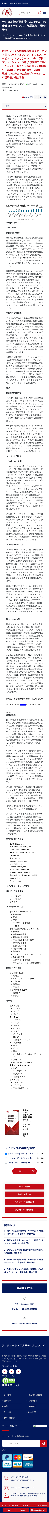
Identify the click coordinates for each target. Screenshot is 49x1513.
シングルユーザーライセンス (20, 1154)
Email (22, 1510)
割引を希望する (24, 1194)
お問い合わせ (9, 1418)
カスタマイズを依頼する (24, 1202)
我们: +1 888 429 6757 (24, 1304)
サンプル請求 (24, 1187)
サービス (7, 1412)
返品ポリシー (33, 1412)
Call (9, 1510)
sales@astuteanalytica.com (24, 1323)
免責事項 (32, 1406)
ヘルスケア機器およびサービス (31, 35)
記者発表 (7, 1401)
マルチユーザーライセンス (19, 1158)
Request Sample (38, 1510)
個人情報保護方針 (35, 1395)
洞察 (5, 1406)
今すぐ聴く (28, 97)
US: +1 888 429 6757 (20, 1477)
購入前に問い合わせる (25, 1210)
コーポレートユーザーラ (18, 1163)
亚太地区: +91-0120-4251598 (24, 1309)
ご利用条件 (32, 1401)
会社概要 (7, 1395)
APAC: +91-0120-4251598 (22, 1480)
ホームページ (8, 35)
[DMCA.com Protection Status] (9, 1380)
